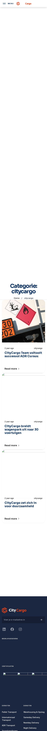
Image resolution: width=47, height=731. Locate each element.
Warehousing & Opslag (34, 712)
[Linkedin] (4, 629)
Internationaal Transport (8, 718)
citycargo (38, 348)
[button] (12, 368)
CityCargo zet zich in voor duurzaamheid (21, 504)
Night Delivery (30, 728)
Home (16, 298)
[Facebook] (12, 629)
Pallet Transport (9, 712)
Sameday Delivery (32, 717)
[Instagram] (20, 629)
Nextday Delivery (31, 723)
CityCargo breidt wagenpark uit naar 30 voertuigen (21, 429)
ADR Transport (8, 725)
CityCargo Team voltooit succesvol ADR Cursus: (23, 354)
